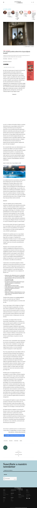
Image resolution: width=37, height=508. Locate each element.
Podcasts (19, 492)
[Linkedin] (6, 64)
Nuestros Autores (28, 495)
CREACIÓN (12, 493)
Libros (4, 499)
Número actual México (21, 495)
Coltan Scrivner (10, 58)
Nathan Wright (27, 46)
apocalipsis (6, 440)
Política (4, 492)
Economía (4, 493)
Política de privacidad (24, 507)
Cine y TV (4, 498)
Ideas (11, 499)
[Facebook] (3, 64)
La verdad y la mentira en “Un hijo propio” (9, 13)
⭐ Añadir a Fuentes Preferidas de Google (14, 435)
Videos (33, 11)
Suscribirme (27, 492)
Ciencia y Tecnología (25, 11)
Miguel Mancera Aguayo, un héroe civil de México (17, 14)
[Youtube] (29, 498)
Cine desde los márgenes (30, 73)
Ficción (12, 495)
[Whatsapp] (7, 64)
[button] (4, 2)
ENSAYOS (12, 497)
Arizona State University (20, 432)
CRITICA (4, 497)
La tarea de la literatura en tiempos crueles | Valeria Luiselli (34, 15)
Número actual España (21, 496)
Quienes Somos (28, 494)
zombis (21, 440)
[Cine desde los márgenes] (30, 68)
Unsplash (32, 46)
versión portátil (19, 297)
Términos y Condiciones (18, 507)
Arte (3, 501)
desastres (10, 440)
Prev (28, 70)
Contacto (27, 496)
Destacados (20, 497)
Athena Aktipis (5, 58)
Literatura (4, 495)
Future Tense (13, 430)
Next (32, 70)
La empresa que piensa (26, 14)
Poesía (11, 494)
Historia (12, 498)
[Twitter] (5, 64)
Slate (24, 430)
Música (4, 500)
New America (11, 432)
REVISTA (19, 494)
